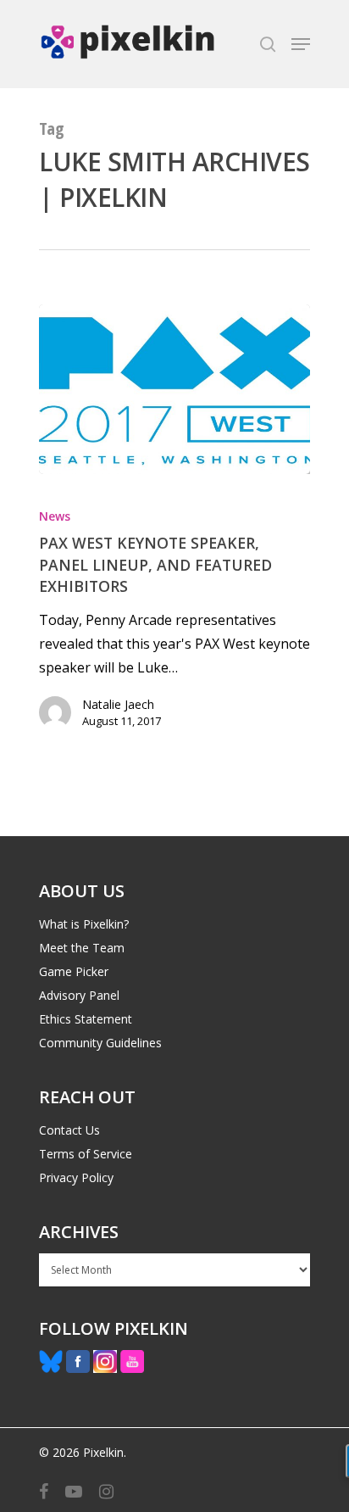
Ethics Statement (85, 1019)
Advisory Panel (79, 995)
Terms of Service (85, 1154)
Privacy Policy (76, 1177)
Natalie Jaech (118, 704)
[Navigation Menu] (300, 44)
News (54, 516)
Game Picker (73, 971)
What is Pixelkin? (84, 924)
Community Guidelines (100, 1043)
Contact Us (69, 1130)
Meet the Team (82, 948)
